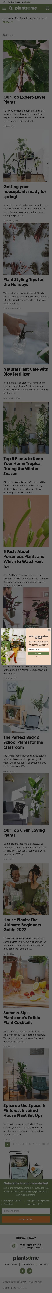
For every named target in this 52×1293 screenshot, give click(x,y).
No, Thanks (38, 656)
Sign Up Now (38, 653)
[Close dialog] (49, 630)
